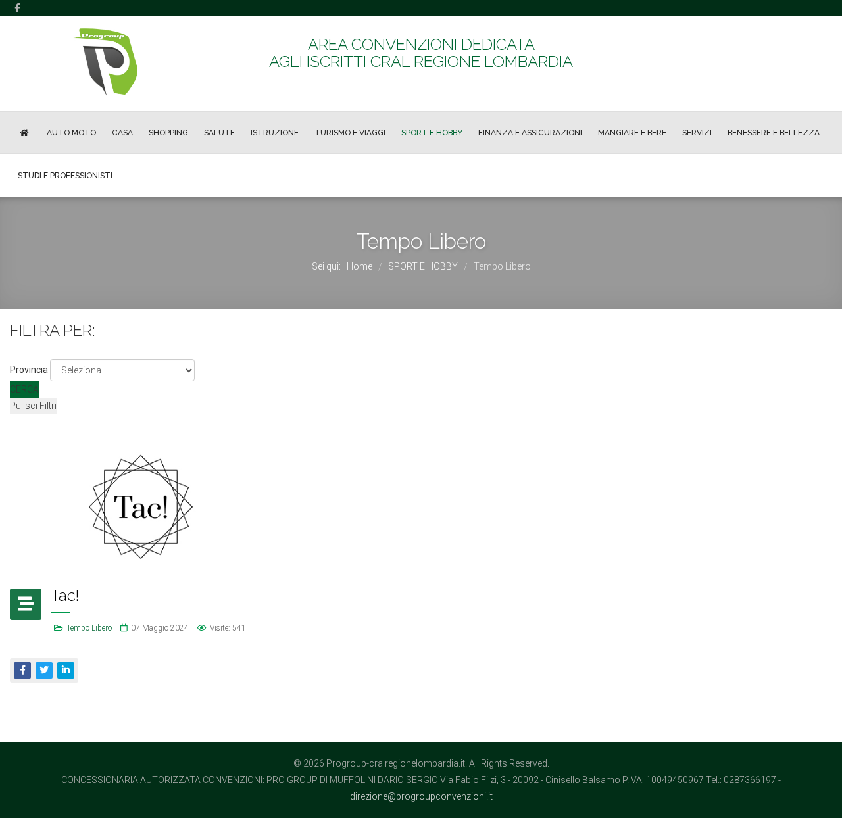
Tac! (65, 595)
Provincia (29, 369)
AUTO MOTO (71, 132)
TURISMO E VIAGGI (349, 132)
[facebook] (17, 8)
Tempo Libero (89, 628)
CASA (122, 132)
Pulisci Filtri (33, 405)
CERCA (24, 389)
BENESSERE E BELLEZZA (774, 132)
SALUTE (219, 132)
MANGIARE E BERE (632, 132)
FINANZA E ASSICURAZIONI (530, 132)
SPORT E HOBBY (431, 132)
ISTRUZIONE (275, 132)
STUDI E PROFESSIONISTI (65, 175)
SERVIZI (697, 132)
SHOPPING (168, 132)
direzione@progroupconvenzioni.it (421, 796)
